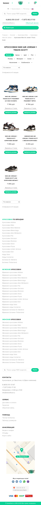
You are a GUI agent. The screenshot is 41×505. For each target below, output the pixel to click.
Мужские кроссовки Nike (11, 275)
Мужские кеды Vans (9, 304)
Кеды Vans (6, 254)
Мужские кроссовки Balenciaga (14, 280)
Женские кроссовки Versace (13, 338)
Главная (5, 35)
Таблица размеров (9, 420)
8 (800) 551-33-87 (12, 20)
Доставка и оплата (9, 403)
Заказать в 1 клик (11, 108)
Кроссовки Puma (8, 246)
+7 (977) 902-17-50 (28, 20)
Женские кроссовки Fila (11, 336)
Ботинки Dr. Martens (9, 260)
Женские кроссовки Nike (11, 325)
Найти (35, 14)
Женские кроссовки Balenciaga (14, 330)
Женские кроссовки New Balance (14, 328)
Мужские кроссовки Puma (12, 296)
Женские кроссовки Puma (12, 346)
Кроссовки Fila (7, 236)
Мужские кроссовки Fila (11, 286)
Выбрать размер (11, 112)
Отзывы (5, 433)
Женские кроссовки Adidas (12, 322)
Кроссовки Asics (8, 244)
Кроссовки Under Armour (11, 249)
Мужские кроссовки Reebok (13, 291)
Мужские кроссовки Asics (12, 294)
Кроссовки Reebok (9, 241)
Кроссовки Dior (8, 252)
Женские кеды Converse (11, 357)
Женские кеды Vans (9, 354)
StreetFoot (20, 3)
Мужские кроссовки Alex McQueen (15, 283)
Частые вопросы (8, 418)
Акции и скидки (8, 430)
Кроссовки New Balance (11, 228)
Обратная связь (8, 408)
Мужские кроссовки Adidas (12, 272)
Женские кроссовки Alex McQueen (15, 333)
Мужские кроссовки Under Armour (15, 299)
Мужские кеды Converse (11, 307)
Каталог (12, 35)
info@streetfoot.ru (9, 23)
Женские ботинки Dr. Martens (13, 360)
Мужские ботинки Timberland (13, 312)
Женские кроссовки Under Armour (15, 349)
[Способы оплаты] (21, 497)
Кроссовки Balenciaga (10, 230)
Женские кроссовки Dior (11, 352)
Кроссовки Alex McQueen (11, 233)
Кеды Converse (8, 257)
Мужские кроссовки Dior (11, 302)
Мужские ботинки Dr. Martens (13, 310)
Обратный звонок (32, 23)
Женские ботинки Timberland (13, 362)
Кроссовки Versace (9, 238)
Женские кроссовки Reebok (13, 341)
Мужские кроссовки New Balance (14, 278)
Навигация (10, 28)
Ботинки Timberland (9, 262)
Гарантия (5, 405)
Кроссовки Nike (23, 35)
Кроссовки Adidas (9, 222)
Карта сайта (6, 436)
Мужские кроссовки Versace (13, 288)
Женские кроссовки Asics (12, 344)
